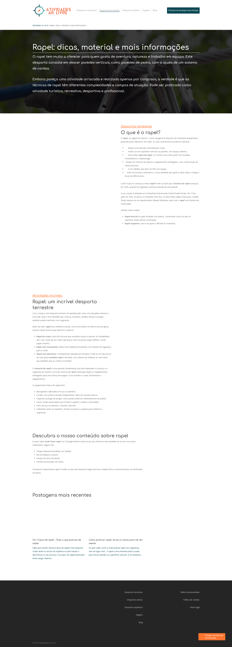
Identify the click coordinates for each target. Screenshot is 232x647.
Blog (141, 622)
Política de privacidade (190, 592)
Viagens (139, 615)
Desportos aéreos (135, 599)
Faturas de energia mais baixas (183, 10)
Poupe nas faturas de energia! (214, 636)
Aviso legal (195, 607)
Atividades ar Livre (40, 25)
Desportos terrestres (133, 592)
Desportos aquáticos (133, 607)
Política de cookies (191, 599)
